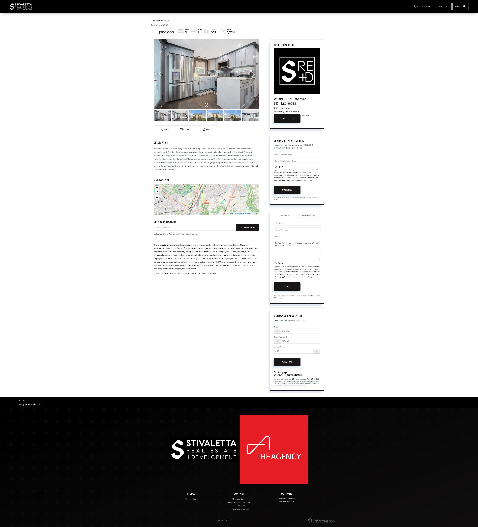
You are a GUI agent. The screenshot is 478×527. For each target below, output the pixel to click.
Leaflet (230, 213)
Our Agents (306, 115)
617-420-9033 (423, 6)
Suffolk (178, 273)
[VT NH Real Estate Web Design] (321, 520)
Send (287, 286)
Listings (164, 273)
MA (171, 273)
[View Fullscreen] (157, 197)
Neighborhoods (27, 404)
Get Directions (247, 227)
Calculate (287, 362)
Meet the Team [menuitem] (191, 499)
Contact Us (441, 6)
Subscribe (287, 190)
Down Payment (280, 337)
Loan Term (278, 320)
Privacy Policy (307, 180)
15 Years (301, 320)
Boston (186, 273)
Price (276, 327)
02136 (194, 273)
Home (156, 273)
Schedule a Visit (308, 215)
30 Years (291, 320)
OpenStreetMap (243, 213)
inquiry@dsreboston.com (239, 509)
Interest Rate (280, 347)
